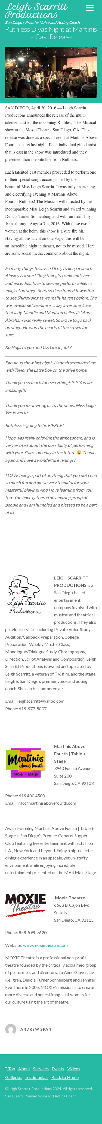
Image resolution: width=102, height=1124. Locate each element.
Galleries (13, 1077)
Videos (73, 1068)
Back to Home (65, 1077)
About (24, 1068)
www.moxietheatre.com (45, 945)
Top (11, 1068)
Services (41, 1068)
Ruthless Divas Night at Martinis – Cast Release (51, 33)
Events (58, 1068)
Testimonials (36, 1077)
